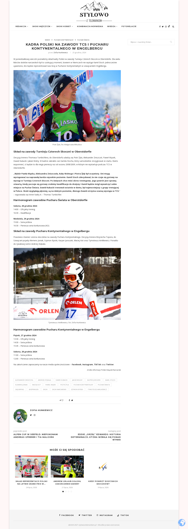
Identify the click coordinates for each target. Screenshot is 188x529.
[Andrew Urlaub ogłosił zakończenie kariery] (67, 467)
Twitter (110, 364)
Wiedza (111, 26)
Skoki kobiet (63, 26)
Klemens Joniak (21, 385)
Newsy (47, 40)
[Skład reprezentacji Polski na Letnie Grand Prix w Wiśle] (31, 467)
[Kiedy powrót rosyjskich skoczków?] (103, 467)
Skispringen (33, 389)
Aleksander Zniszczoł (24, 380)
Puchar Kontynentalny (63, 40)
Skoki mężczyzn (41, 26)
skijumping (19, 389)
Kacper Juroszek (93, 380)
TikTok (97, 364)
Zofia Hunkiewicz (61, 52)
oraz (104, 364)
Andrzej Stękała (44, 380)
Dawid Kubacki (61, 380)
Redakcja (21, 26)
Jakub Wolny (77, 380)
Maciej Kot (36, 385)
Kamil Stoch (110, 380)
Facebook (76, 364)
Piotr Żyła (64, 385)
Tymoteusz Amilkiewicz (97, 389)
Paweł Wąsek (50, 385)
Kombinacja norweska (90, 26)
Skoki (45, 389)
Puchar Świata (83, 40)
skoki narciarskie (59, 389)
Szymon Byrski (77, 389)
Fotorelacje (129, 26)
